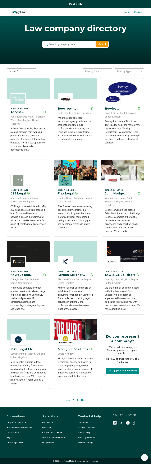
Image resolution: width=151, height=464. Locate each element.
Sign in (10, 437)
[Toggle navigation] (8, 12)
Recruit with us (49, 422)
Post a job (75, 4)
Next (83, 400)
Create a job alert (15, 442)
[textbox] (97, 71)
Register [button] (138, 12)
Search (102, 44)
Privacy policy (84, 432)
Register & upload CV (16, 422)
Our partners (13, 432)
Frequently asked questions (19, 427)
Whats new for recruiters (53, 437)
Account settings (85, 442)
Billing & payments (86, 437)
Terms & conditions (87, 427)
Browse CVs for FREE (52, 432)
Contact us (83, 422)
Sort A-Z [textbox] (13, 71)
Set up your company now (122, 370)
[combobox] (21, 71)
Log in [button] (126, 12)
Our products (48, 442)
